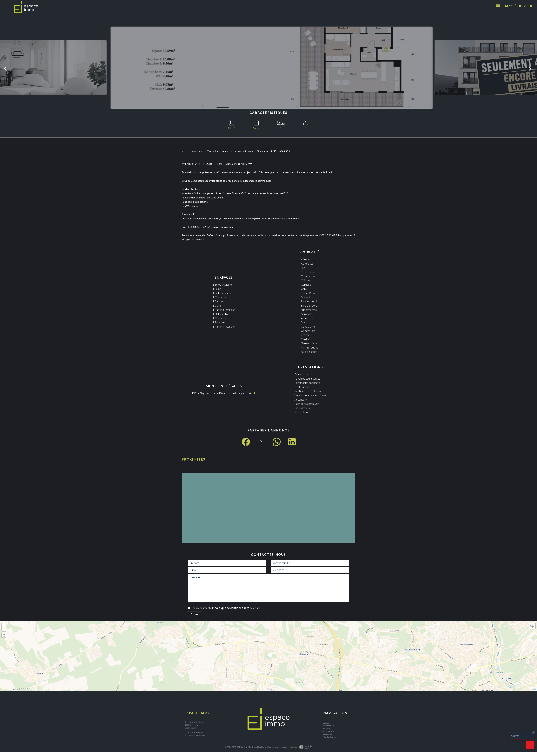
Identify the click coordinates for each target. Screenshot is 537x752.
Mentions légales (256, 747)
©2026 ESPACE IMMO (235, 747)
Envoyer (195, 614)
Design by (308, 747)
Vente (184, 151)
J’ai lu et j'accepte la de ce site (226, 607)
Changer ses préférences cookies (282, 747)
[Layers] (532, 626)
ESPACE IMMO (198, 713)
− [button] (4, 629)
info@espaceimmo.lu (197, 735)
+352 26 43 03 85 (195, 732)
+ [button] (4, 625)
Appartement (196, 151)
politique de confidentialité (232, 607)
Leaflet (534, 689)
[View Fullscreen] (4, 635)
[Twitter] (261, 444)
